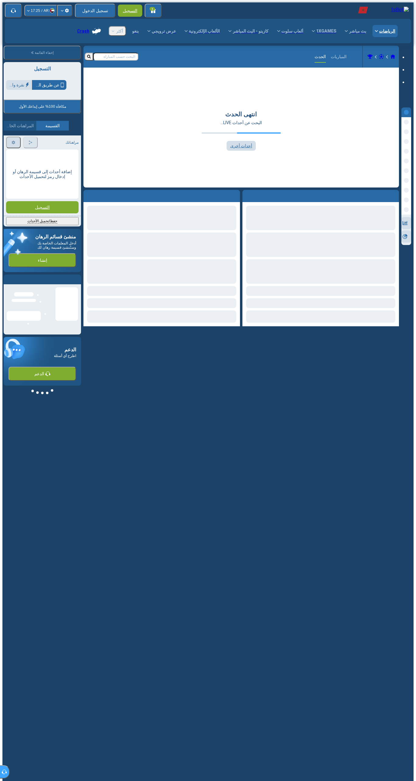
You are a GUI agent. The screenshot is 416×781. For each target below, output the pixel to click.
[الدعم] (13, 11)
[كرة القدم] (381, 57)
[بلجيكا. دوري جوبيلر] (370, 57)
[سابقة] (235, 194)
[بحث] (89, 57)
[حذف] (89, 194)
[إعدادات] (64, 10)
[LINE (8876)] (393, 57)
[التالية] (221, 194)
